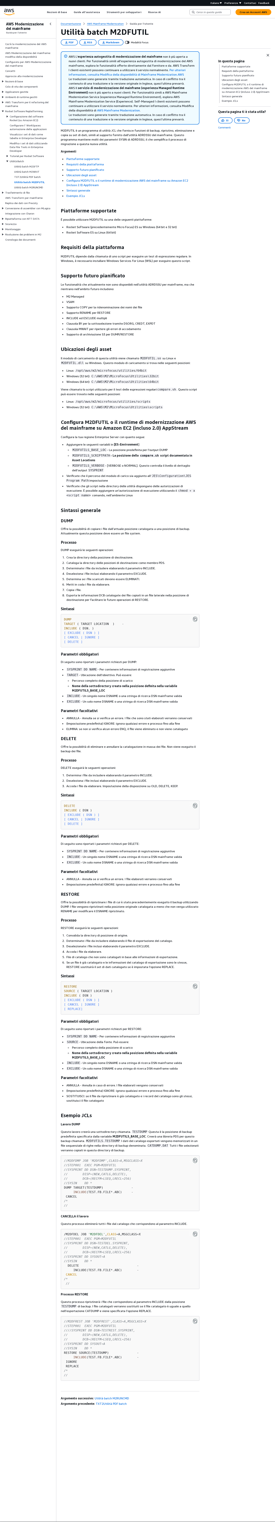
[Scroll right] (163, 12)
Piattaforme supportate (83, 159)
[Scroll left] (44, 12)
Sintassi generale (78, 190)
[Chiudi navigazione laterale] (50, 24)
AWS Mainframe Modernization (118, 110)
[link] (141, 24)
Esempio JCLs (75, 196)
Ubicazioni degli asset (81, 175)
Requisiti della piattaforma (85, 164)
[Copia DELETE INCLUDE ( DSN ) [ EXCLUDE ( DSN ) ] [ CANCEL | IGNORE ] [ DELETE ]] (195, 805)
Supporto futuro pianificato (85, 170)
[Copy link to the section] (58, 211)
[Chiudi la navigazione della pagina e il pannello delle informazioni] (268, 55)
